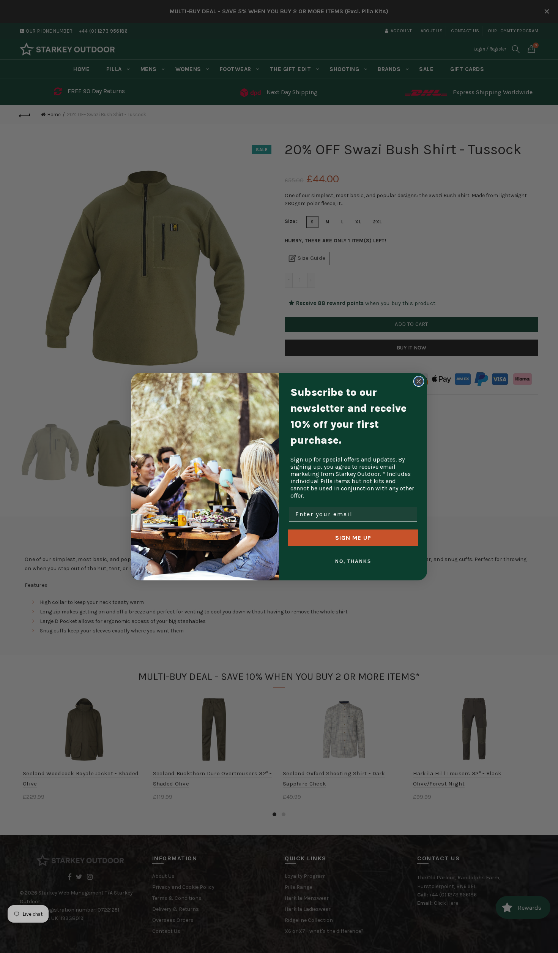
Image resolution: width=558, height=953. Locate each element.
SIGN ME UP (353, 537)
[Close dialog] (418, 381)
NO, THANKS (353, 561)
